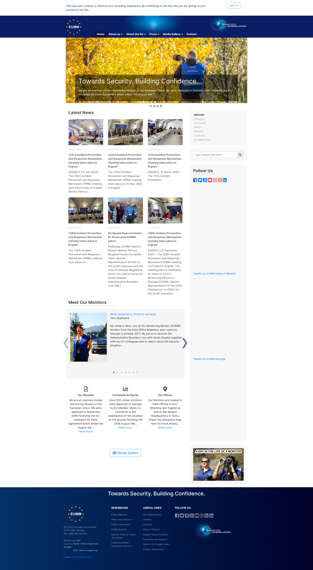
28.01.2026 (114, 227)
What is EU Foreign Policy (156, 544)
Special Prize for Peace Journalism (123, 536)
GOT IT (234, 5)
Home (100, 34)
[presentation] (70, 69)
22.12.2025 (154, 227)
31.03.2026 (154, 149)
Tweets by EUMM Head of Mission (214, 273)
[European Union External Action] (212, 530)
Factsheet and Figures (155, 539)
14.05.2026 (114, 149)
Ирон (197, 127)
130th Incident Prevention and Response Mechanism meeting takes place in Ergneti (85, 238)
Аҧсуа (198, 131)
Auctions (147, 524)
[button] (151, 106)
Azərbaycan (202, 139)
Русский (200, 123)
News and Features (121, 519)
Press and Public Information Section (121, 544)
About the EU (134, 34)
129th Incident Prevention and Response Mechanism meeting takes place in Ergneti (165, 238)
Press (153, 34)
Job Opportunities (152, 514)
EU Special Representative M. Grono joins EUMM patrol (125, 237)
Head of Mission (151, 529)
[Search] (240, 155)
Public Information (120, 524)
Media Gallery (171, 34)
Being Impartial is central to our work (133, 314)
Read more (86, 431)
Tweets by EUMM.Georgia (209, 359)
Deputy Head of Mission (155, 534)
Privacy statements (153, 549)
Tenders (147, 519)
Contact (191, 34)
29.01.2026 (74, 227)
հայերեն (200, 135)
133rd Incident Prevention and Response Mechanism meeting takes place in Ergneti (85, 160)
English (199, 114)
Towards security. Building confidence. (138, 81)
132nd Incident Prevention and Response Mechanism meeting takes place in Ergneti (125, 160)
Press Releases (119, 514)
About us (114, 34)
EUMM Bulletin (119, 529)
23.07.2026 (74, 149)
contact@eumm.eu (81, 557)
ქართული (199, 119)
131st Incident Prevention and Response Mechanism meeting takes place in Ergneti (165, 160)
